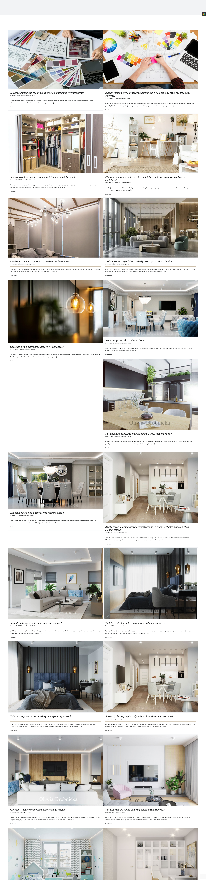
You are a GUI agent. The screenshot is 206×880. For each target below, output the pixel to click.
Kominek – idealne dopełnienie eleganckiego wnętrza (38, 809)
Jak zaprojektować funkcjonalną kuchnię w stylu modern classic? (139, 433)
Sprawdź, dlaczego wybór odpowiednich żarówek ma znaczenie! (139, 716)
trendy (33, 95)
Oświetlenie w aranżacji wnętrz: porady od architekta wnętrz (41, 261)
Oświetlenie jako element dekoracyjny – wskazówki (36, 346)
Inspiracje (28, 95)
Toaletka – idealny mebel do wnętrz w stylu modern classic (135, 623)
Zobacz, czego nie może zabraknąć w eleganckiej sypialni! (40, 716)
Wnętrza (33, 349)
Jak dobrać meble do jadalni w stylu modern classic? (37, 512)
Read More (13, 107)
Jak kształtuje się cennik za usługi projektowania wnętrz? (135, 809)
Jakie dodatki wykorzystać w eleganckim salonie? (36, 623)
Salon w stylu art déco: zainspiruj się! (124, 340)
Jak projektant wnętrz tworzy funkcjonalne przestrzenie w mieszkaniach (47, 93)
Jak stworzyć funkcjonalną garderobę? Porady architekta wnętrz (43, 177)
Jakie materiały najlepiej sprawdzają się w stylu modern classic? (138, 261)
